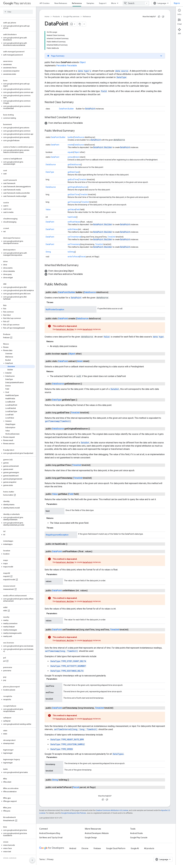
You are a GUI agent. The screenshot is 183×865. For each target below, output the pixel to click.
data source (121, 71)
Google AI (135, 848)
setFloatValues (74, 222)
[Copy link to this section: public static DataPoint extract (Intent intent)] (92, 361)
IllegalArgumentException (57, 535)
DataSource (79, 137)
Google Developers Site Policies (73, 813)
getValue (71, 209)
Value (48, 209)
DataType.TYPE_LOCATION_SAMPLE (68, 744)
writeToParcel (73, 257)
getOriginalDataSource (77, 187)
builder (70, 137)
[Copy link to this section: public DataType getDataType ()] (80, 399)
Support (102, 3)
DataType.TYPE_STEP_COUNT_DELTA (68, 661)
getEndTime (73, 179)
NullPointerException (55, 309)
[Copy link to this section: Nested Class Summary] (76, 102)
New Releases (60, 3)
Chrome (84, 848)
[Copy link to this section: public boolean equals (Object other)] (84, 353)
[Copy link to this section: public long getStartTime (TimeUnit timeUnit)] (93, 465)
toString (71, 252)
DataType (121, 77)
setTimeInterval (74, 237)
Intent (76, 157)
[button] (17, 27)
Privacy (50, 859)
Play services (22, 3)
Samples (90, 3)
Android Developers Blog (49, 833)
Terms (42, 859)
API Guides (45, 3)
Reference (77, 3)
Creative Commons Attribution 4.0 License (112, 810)
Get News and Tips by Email (50, 837)
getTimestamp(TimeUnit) (58, 421)
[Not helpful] (163, 17)
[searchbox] (18, 12)
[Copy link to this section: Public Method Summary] (77, 131)
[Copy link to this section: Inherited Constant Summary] (83, 117)
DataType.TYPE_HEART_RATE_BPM (67, 739)
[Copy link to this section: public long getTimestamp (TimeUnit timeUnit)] (94, 478)
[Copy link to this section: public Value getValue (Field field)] (81, 494)
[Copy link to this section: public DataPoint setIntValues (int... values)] (90, 590)
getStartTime (73, 194)
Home (47, 17)
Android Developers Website (97, 833)
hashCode (72, 217)
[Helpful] (159, 17)
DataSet (115, 389)
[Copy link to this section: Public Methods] (70, 284)
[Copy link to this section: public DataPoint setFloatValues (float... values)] (95, 551)
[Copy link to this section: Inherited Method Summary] (81, 265)
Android (72, 848)
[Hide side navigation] (32, 860)
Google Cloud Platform (115, 848)
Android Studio (136, 833)
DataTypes (118, 754)
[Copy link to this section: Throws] (56, 302)
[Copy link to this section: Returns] (56, 341)
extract (71, 157)
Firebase (97, 848)
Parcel (82, 257)
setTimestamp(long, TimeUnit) (61, 651)
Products (56, 17)
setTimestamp (74, 244)
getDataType (73, 172)
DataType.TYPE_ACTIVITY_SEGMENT (68, 666)
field (104, 91)
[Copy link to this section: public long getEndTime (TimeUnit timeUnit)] (91, 412)
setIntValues (73, 229)
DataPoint (90, 108)
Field (78, 209)
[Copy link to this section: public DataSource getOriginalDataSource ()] (92, 428)
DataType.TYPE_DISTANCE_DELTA (67, 671)
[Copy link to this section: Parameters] (60, 504)
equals (70, 152)
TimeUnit (83, 179)
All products (149, 848)
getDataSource (74, 164)
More (113, 3)
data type (158, 336)
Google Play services (71, 17)
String (48, 252)
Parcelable (61, 65)
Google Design (91, 837)
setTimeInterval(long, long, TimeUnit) (75, 729)
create (70, 145)
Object (83, 62)
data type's (84, 71)
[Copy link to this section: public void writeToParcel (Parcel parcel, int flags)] (98, 787)
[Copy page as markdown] (80, 24)
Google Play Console (138, 837)
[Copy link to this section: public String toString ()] (71, 779)
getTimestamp (74, 202)
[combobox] (136, 3)
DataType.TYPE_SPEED (62, 749)
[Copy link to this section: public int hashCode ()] (70, 544)
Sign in (177, 3)
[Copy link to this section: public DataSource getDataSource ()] (84, 383)
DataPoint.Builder (66, 109)
